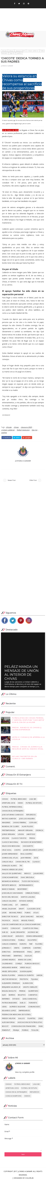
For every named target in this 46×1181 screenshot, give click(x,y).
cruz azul (7, 850)
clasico (36, 862)
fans (41, 1026)
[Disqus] (23, 517)
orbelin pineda (32, 893)
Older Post (33, 480)
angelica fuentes (26, 975)
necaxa (39, 917)
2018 (36, 858)
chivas (11, 51)
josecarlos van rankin (12, 893)
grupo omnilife (30, 987)
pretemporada (8, 830)
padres (19, 53)
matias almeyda (9, 819)
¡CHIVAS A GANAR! (7, 66)
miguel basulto (9, 991)
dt (17, 905)
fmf (31, 944)
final (29, 952)
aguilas (28, 956)
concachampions (10, 877)
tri (21, 866)
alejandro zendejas (11, 983)
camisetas (32, 995)
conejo (19, 964)
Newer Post (11, 480)
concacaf (15, 928)
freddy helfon (8, 1018)
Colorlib (29, 1178)
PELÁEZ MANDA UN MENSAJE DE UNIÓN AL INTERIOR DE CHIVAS (21, 673)
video (20, 803)
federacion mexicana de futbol (16, 1014)
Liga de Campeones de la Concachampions (21, 924)
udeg (4, 1007)
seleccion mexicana (11, 846)
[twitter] (19, 3)
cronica (39, 830)
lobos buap (7, 936)
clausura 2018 (33, 909)
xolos (16, 920)
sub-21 (23, 1003)
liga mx (12, 53)
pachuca (6, 920)
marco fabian (8, 889)
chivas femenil (19, 823)
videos (27, 1096)
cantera (37, 948)
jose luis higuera (27, 819)
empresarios (24, 1011)
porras (25, 1030)
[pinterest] (28, 3)
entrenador (18, 952)
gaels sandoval (30, 999)
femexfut (6, 1030)
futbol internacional (12, 807)
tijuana (34, 979)
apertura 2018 (8, 803)
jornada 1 (6, 948)
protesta (24, 979)
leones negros (8, 960)
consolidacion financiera (24, 1026)
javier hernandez (10, 854)
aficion (5, 838)
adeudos (20, 936)
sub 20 (5, 932)
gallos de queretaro (12, 873)
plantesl (32, 1018)
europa (23, 944)
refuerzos (31, 815)
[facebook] (14, 3)
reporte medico (9, 885)
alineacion (28, 983)
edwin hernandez (34, 936)
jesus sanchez (27, 917)
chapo (5, 928)
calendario (7, 964)
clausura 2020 (20, 51)
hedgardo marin (9, 967)
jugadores (38, 873)
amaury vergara (25, 830)
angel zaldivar (9, 909)
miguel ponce (27, 920)
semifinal (18, 956)
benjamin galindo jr (11, 987)
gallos (21, 1018)
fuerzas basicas (32, 964)
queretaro (33, 991)
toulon (34, 1030)
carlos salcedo (9, 901)
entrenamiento (26, 885)
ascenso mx (33, 932)
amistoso (31, 834)
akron (39, 975)
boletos (22, 995)
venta (16, 948)
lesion (21, 834)
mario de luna (24, 960)
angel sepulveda (9, 971)
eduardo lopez (9, 1011)
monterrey (22, 889)
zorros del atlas (10, 858)
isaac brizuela (27, 877)
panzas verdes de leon (12, 870)
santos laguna (28, 897)
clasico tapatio (19, 838)
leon (4, 913)
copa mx (33, 823)
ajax (4, 995)
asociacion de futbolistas (30, 1022)
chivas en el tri (23, 862)
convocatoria (8, 940)
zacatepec (32, 940)
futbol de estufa (34, 803)
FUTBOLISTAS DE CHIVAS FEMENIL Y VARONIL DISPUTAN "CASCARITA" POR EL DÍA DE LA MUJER (28, 720)
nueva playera (8, 975)
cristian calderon (32, 51)
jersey (37, 952)
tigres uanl (7, 905)
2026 (40, 1018)
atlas (36, 913)
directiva (6, 952)
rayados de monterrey (31, 842)
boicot (5, 1026)
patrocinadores (9, 1003)
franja (16, 1030)
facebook (7, 437)
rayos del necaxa (10, 897)
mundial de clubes (10, 826)
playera (39, 944)
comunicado (34, 1007)
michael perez (15, 913)
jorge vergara (8, 834)
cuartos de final (30, 928)
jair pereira (26, 858)
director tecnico (10, 917)
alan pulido (27, 826)
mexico (27, 873)
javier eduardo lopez (33, 850)
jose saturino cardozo (13, 815)
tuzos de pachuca (30, 881)
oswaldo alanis (9, 866)
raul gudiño (26, 854)
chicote (4, 51)
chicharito (28, 846)
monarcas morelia (10, 881)
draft (21, 909)
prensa (22, 991)
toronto (33, 1003)
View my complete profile (24, 1072)
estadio (16, 999)
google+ (28, 437)
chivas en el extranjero (13, 811)
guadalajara (26, 971)
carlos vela (7, 862)
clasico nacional (10, 842)
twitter (17, 437)
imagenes (6, 823)
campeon (26, 948)
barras (12, 995)
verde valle (25, 967)
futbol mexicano (23, 430)
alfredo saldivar (17, 1007)
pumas (28, 913)
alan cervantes (18, 932)
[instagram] (24, 3)
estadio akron (26, 901)
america (24, 905)
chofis (17, 850)
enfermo (6, 999)
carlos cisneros (9, 944)
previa (32, 838)
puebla (21, 940)
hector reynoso (9, 979)
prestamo (6, 956)
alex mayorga (8, 1022)
